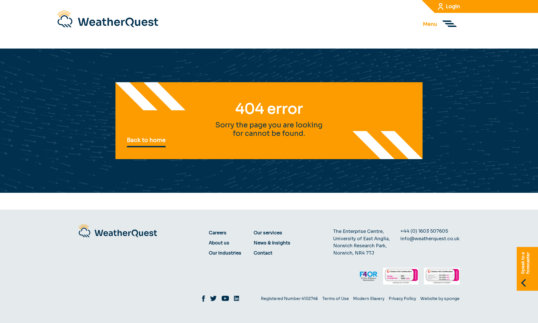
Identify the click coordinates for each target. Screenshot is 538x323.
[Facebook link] (206, 299)
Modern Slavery (368, 299)
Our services (268, 233)
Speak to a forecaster (525, 263)
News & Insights (272, 243)
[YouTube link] (228, 299)
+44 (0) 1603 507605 (424, 231)
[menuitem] (228, 233)
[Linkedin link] (239, 299)
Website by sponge (440, 298)
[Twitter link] (216, 299)
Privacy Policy (402, 299)
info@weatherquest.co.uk (430, 239)
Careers (217, 233)
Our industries (225, 253)
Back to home (146, 140)
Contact (263, 253)
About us (219, 243)
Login (453, 6)
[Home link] (107, 19)
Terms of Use (335, 299)
